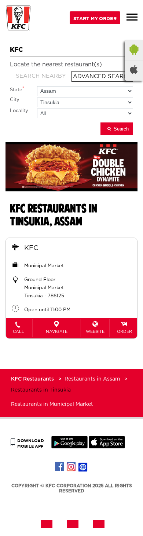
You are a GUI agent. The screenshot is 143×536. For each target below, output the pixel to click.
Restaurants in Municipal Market (52, 404)
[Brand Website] (83, 467)
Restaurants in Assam (92, 379)
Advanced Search (102, 76)
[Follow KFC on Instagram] (71, 467)
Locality (19, 111)
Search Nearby (41, 76)
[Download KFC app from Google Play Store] (69, 446)
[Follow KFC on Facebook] (60, 467)
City (14, 100)
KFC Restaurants (33, 379)
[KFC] (18, 19)
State (17, 89)
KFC (31, 248)
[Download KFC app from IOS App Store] (107, 446)
